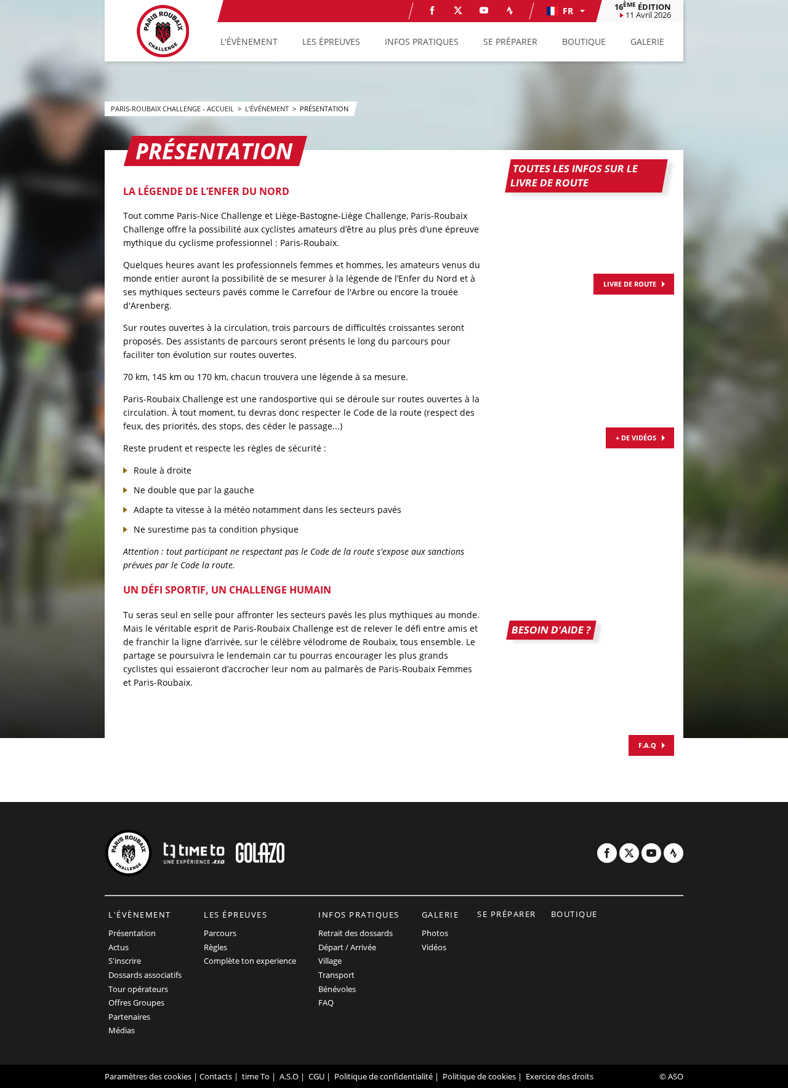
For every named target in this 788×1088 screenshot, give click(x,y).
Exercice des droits (559, 1076)
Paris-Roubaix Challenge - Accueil (173, 108)
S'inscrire (124, 960)
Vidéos (434, 947)
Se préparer (506, 913)
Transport (336, 974)
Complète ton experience (250, 960)
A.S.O (289, 1076)
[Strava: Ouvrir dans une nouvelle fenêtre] (510, 10)
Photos (435, 933)
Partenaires (129, 1016)
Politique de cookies (479, 1076)
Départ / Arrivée (347, 947)
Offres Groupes (136, 1002)
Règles (215, 947)
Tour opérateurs (138, 989)
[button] (565, 11)
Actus (118, 947)
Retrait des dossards (355, 933)
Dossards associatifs (145, 974)
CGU (316, 1076)
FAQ (326, 1002)
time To (256, 1076)
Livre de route (629, 283)
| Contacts (212, 1076)
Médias (121, 1030)
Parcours (220, 933)
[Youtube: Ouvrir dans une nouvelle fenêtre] (484, 10)
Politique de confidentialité (383, 1076)
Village (330, 960)
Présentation (132, 933)
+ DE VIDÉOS (636, 437)
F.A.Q (647, 745)
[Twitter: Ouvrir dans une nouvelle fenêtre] (458, 10)
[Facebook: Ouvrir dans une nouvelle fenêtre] (432, 10)
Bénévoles (337, 989)
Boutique (574, 913)
